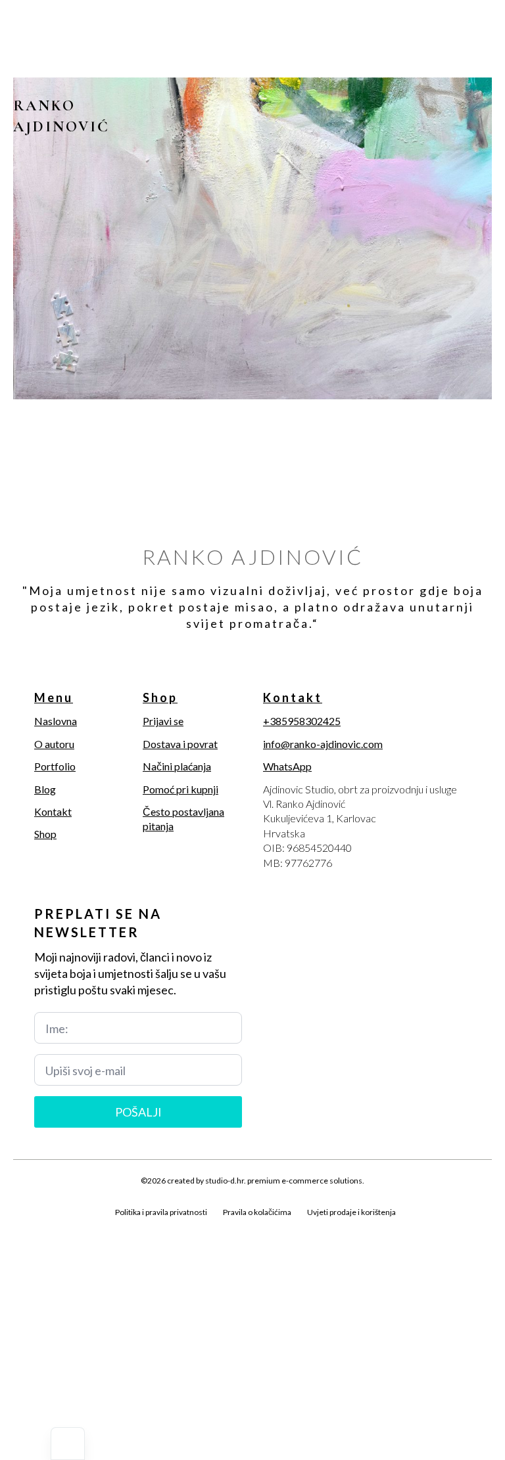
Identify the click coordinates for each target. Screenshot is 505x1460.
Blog (45, 789)
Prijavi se (163, 721)
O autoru (54, 744)
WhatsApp (287, 766)
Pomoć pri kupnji (180, 789)
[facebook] (22, 1227)
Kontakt (53, 811)
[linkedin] (89, 1227)
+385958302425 (302, 721)
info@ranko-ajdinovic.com (323, 744)
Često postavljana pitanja (183, 818)
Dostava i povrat (180, 744)
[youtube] (112, 1227)
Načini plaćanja (177, 766)
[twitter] (45, 1227)
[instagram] (67, 1227)
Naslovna (55, 721)
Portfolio (55, 766)
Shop (45, 834)
